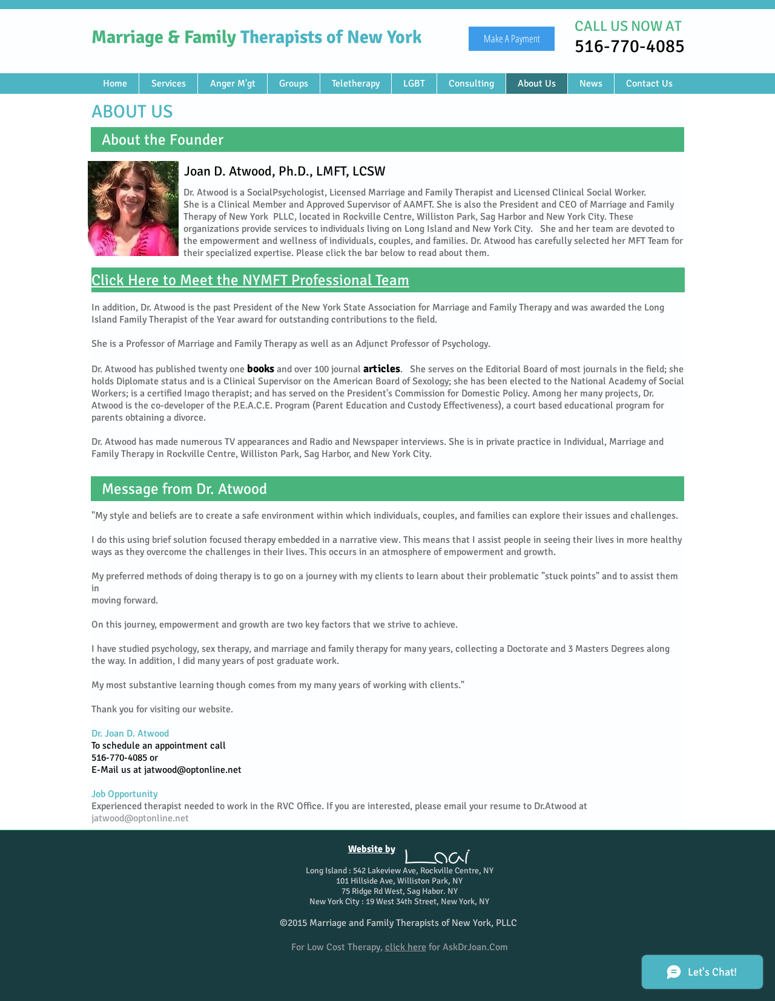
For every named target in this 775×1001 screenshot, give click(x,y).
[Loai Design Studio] (437, 856)
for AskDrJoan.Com (446, 947)
